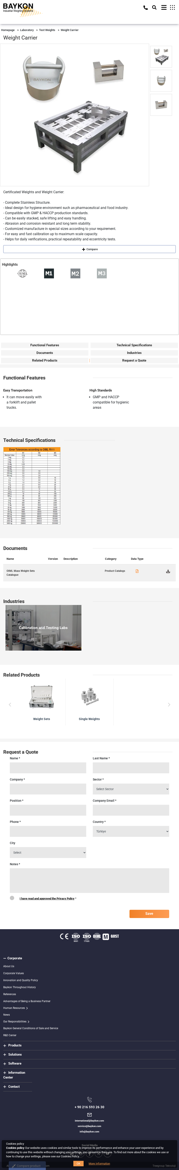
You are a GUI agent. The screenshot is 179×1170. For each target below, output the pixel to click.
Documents (44, 353)
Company (17, 779)
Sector (98, 779)
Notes (15, 864)
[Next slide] (168, 704)
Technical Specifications (134, 345)
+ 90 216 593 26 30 (89, 1107)
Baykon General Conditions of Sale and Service (30, 1028)
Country (99, 822)
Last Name (101, 758)
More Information (99, 1163)
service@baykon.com (89, 1126)
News (6, 1014)
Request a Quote (134, 360)
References (9, 994)
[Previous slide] (10, 704)
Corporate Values (13, 973)
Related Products (44, 360)
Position (16, 800)
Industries (134, 353)
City (12, 843)
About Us (8, 966)
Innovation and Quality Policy (20, 980)
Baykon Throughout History (19, 987)
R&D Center (9, 1035)
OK (78, 1163)
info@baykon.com (89, 1131)
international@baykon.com (89, 1120)
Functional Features (44, 345)
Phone (15, 822)
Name (15, 758)
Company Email (104, 800)
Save (149, 914)
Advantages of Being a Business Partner (26, 1001)
